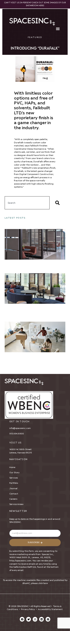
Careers (13, 499)
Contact (13, 494)
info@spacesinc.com (20, 428)
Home (12, 467)
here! (41, 6)
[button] (58, 29)
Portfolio (13, 483)
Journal (13, 489)
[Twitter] (28, 619)
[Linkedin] (41, 619)
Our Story (14, 473)
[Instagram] (35, 619)
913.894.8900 (16, 434)
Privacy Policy (28, 609)
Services (13, 478)
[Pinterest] (48, 619)
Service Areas (16, 504)
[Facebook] (22, 619)
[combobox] (27, 202)
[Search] (58, 202)
